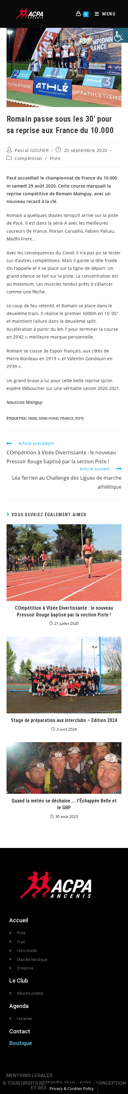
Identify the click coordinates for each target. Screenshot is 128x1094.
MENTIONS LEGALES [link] (29, 1075)
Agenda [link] (19, 1006)
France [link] (66, 418)
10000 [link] (32, 418)
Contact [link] (19, 1031)
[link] (120, 35)
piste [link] (79, 418)
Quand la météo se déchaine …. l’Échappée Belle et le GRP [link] (64, 804)
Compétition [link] (28, 158)
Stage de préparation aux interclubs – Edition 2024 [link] (64, 720)
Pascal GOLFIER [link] (32, 150)
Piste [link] (55, 158)
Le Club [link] (18, 980)
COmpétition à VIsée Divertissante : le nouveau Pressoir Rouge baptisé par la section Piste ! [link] (64, 611)
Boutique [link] (20, 1043)
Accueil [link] (18, 920)
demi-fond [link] (48, 418)
